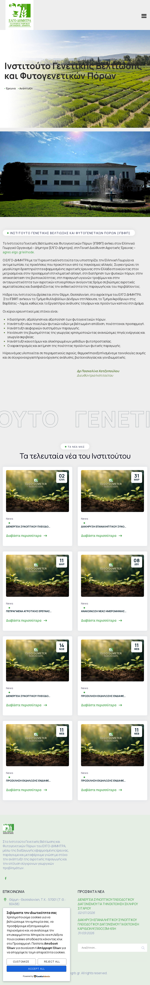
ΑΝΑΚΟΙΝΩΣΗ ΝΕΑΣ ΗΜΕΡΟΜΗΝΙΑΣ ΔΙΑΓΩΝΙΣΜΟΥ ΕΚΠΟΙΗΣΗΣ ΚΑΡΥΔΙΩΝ (104, 611)
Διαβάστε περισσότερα (24, 536)
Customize (21, 961)
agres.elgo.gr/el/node (18, 252)
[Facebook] (5, 878)
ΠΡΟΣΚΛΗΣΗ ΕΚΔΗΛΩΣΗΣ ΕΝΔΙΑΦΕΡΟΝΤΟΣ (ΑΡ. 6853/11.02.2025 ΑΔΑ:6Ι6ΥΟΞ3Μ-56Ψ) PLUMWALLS (29, 780)
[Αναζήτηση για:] (112, 948)
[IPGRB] (19, 15)
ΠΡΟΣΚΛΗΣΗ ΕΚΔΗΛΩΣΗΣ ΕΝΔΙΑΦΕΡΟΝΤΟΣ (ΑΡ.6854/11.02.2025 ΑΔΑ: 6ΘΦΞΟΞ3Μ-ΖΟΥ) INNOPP (104, 696)
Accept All (36, 968)
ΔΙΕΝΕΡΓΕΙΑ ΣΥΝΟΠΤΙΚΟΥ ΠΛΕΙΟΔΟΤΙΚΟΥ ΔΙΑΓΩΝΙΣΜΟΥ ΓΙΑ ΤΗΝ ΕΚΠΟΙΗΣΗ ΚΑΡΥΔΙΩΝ (29, 696)
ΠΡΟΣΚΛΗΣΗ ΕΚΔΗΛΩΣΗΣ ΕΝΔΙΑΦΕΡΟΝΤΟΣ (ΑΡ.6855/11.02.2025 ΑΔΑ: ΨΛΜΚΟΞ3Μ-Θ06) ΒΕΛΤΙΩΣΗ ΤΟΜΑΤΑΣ (104, 780)
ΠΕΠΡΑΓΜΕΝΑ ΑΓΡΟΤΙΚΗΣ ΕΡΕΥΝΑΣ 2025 (29, 611)
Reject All (52, 961)
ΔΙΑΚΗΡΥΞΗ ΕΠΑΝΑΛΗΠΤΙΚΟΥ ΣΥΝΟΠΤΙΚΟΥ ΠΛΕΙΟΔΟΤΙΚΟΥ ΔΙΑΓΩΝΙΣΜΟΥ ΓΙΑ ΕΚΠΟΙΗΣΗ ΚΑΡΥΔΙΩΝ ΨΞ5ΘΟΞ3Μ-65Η (104, 526)
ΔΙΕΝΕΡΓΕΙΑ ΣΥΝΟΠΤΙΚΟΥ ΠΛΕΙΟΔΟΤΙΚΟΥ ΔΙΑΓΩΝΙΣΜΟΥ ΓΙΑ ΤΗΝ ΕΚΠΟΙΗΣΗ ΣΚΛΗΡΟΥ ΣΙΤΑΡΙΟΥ (29, 526)
